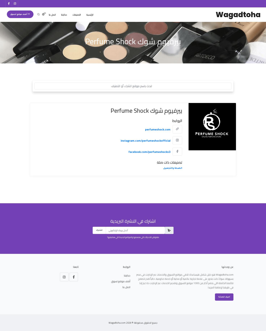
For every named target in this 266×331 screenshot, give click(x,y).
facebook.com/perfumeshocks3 (149, 151)
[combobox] (133, 86)
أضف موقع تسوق (19, 14)
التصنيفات (76, 15)
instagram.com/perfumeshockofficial (145, 140)
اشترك (99, 230)
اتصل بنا (52, 15)
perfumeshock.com (157, 129)
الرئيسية (89, 15)
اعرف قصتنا (224, 297)
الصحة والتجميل (172, 168)
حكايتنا (64, 15)
